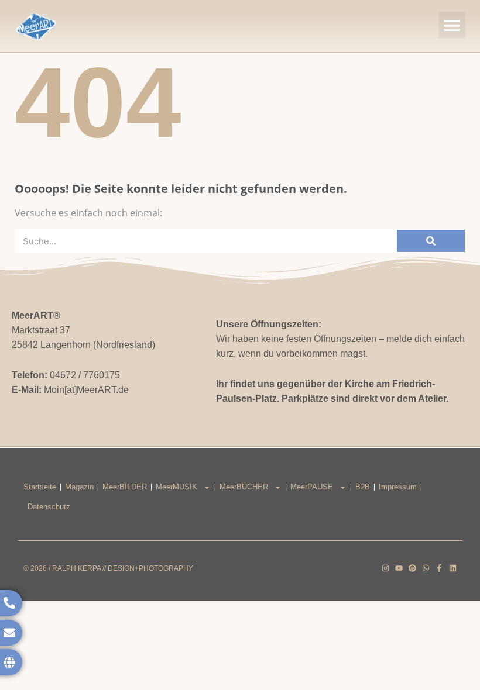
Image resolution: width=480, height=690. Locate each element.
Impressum (398, 486)
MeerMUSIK (176, 486)
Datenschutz (49, 506)
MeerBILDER (124, 486)
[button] (452, 25)
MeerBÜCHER (244, 486)
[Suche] (431, 241)
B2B (362, 486)
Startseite (39, 486)
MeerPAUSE (311, 486)
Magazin (79, 486)
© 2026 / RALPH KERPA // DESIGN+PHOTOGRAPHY (108, 568)
